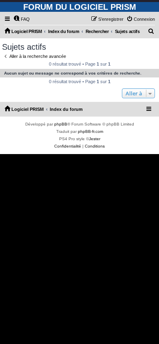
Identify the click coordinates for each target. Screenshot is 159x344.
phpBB (60, 124)
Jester (94, 139)
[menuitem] (21, 19)
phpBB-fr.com (90, 131)
